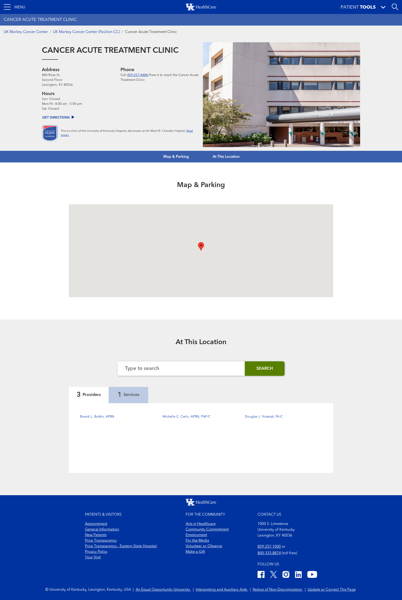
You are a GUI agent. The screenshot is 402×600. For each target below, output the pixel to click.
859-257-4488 (138, 75)
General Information (102, 529)
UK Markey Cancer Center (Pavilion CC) (86, 32)
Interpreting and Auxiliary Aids (222, 590)
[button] (14, 7)
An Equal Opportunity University (163, 590)
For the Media (197, 541)
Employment (196, 535)
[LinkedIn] (298, 575)
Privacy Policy (96, 552)
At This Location (226, 157)
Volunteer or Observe (204, 546)
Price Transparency (101, 541)
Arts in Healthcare (201, 524)
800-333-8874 (269, 553)
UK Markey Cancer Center (26, 32)
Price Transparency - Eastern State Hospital (121, 546)
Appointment (96, 524)
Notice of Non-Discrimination (278, 590)
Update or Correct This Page (332, 590)
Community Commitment (207, 529)
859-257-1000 (269, 547)
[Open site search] (395, 7)
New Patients (96, 535)
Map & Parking (176, 157)
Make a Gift (195, 552)
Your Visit (93, 557)
